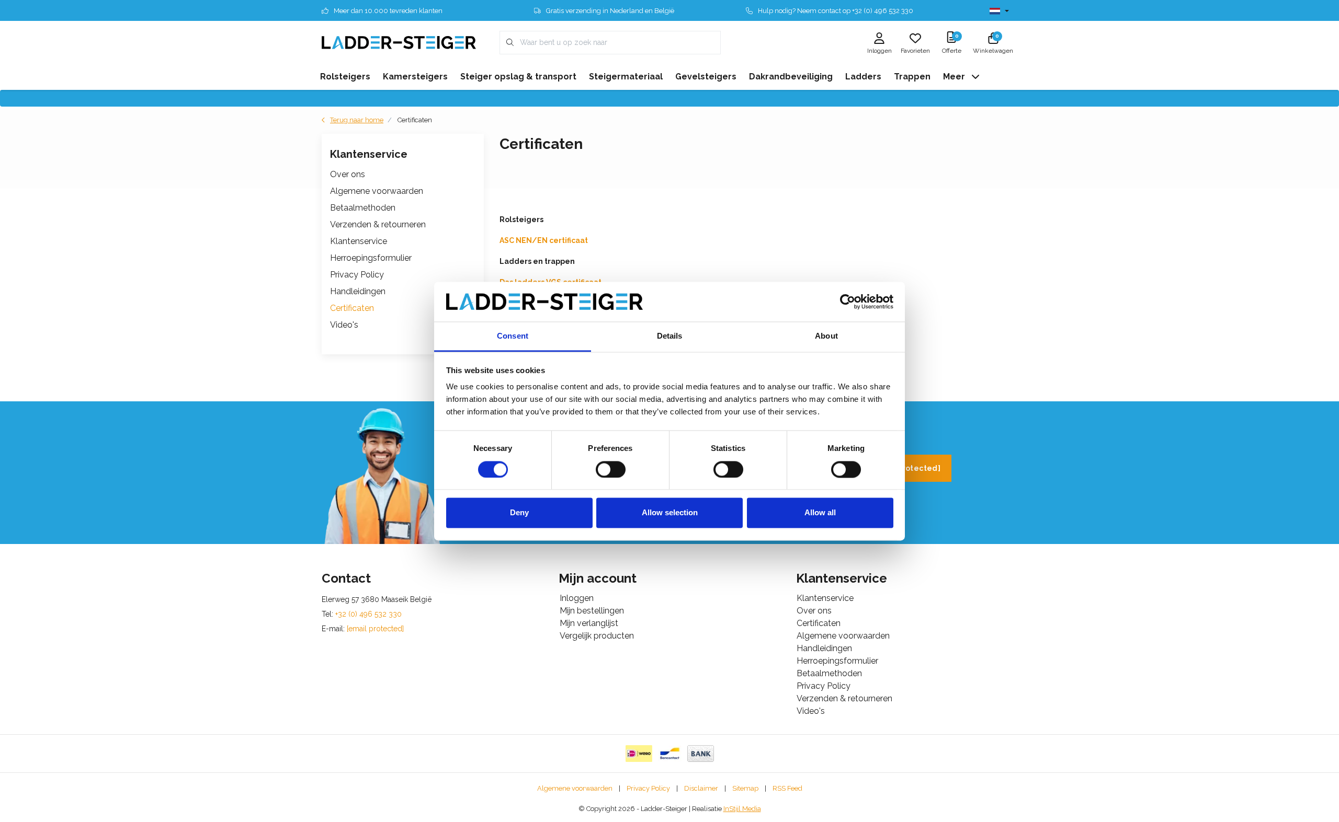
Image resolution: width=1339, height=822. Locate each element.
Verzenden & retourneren (378, 224)
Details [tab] (670, 336)
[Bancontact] (669, 753)
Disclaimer (701, 788)
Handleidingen (357, 291)
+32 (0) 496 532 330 (368, 614)
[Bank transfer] (700, 753)
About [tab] (826, 336)
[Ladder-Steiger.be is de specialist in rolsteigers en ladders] (399, 42)
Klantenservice (358, 241)
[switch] (611, 469)
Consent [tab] (512, 336)
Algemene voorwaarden (376, 191)
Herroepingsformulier (371, 258)
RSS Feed (787, 788)
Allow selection (670, 512)
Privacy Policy (357, 275)
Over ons (347, 174)
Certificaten (352, 308)
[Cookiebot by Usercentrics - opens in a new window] (847, 301)
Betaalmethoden (362, 208)
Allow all (820, 512)
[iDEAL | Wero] (639, 753)
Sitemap (745, 788)
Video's (344, 325)
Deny (519, 512)
